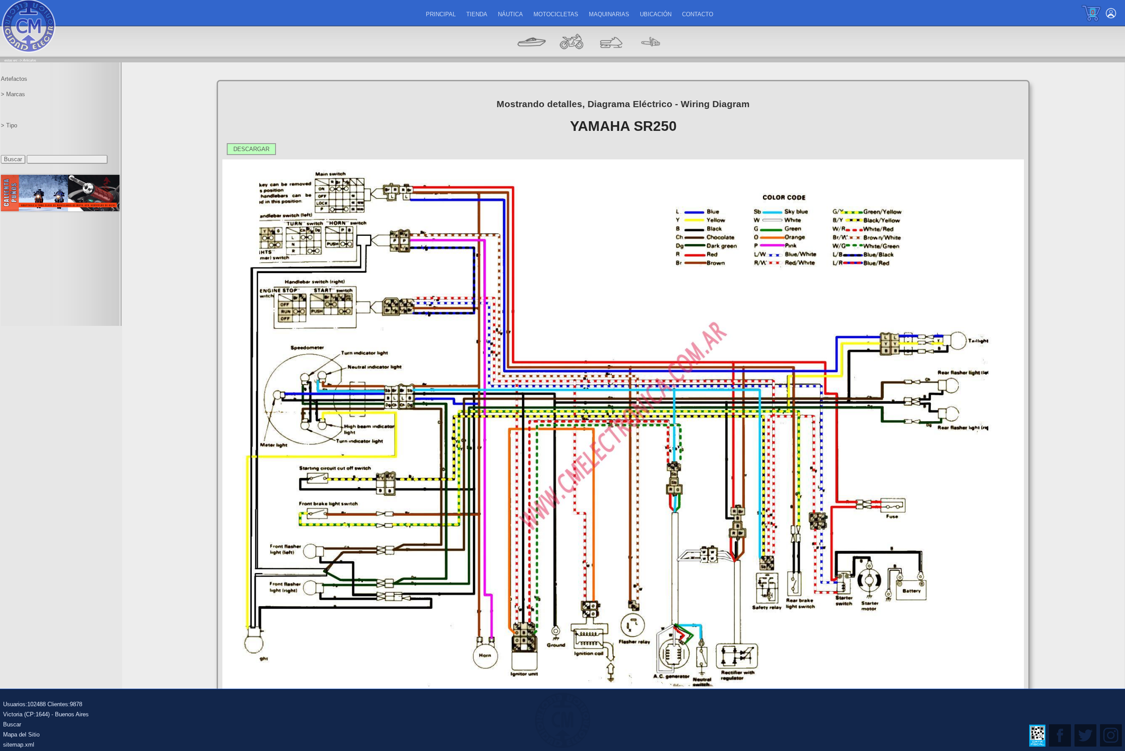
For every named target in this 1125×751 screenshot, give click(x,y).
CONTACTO (697, 14)
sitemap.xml (18, 744)
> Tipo (9, 125)
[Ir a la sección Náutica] (532, 55)
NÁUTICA (510, 14)
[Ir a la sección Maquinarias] (611, 55)
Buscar (12, 724)
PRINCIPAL (441, 14)
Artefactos (14, 79)
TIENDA (476, 14)
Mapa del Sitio (21, 734)
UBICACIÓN (655, 14)
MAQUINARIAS (609, 14)
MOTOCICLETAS (555, 14)
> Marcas (13, 94)
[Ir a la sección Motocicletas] (571, 55)
